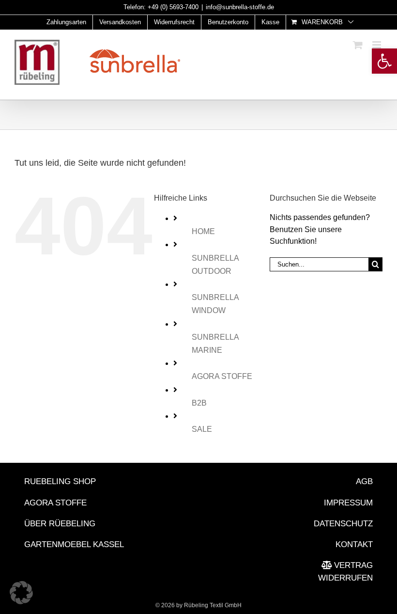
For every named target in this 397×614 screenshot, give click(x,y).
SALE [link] (202, 429)
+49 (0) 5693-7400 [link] (173, 7)
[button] (21, 592)
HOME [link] (203, 231)
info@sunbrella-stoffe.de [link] (240, 7)
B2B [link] (199, 403)
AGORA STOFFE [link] (222, 376)
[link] (384, 61)
